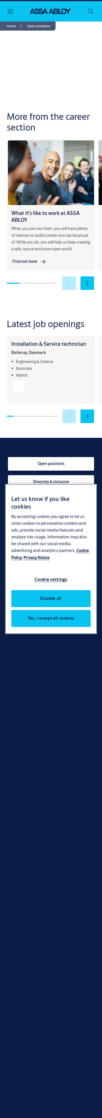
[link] (15, 26)
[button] (38, 26)
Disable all (50, 598)
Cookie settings (51, 579)
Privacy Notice (37, 557)
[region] (51, 559)
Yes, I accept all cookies (51, 618)
